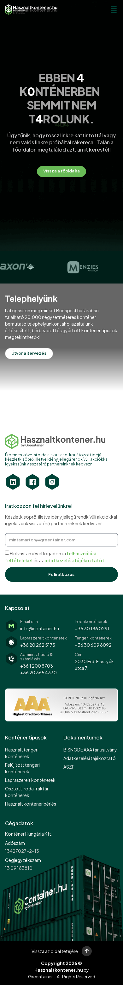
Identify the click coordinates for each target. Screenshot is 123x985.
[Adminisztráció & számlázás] (11, 658)
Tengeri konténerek (93, 638)
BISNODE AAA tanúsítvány (90, 749)
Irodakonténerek (91, 621)
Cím (78, 654)
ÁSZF (68, 767)
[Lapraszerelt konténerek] (11, 642)
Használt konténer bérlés (30, 804)
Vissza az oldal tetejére (55, 951)
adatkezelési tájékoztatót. (75, 560)
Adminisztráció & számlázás (36, 656)
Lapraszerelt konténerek (43, 638)
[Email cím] (11, 626)
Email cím (29, 621)
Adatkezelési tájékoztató (89, 758)
